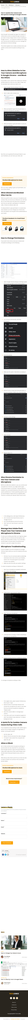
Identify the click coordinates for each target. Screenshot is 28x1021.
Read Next (13, 782)
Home (2, 5)
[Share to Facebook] (3, 855)
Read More (7, 184)
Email (2, 827)
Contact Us (14, 1004)
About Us (14, 1002)
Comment (4, 813)
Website (3, 833)
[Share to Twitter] (5, 855)
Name (3, 820)
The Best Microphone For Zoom (12, 180)
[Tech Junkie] (14, 2)
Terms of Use (14, 1007)
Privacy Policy (14, 1009)
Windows (11, 5)
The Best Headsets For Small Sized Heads (13, 219)
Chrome (17, 5)
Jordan (6, 850)
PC (6, 5)
